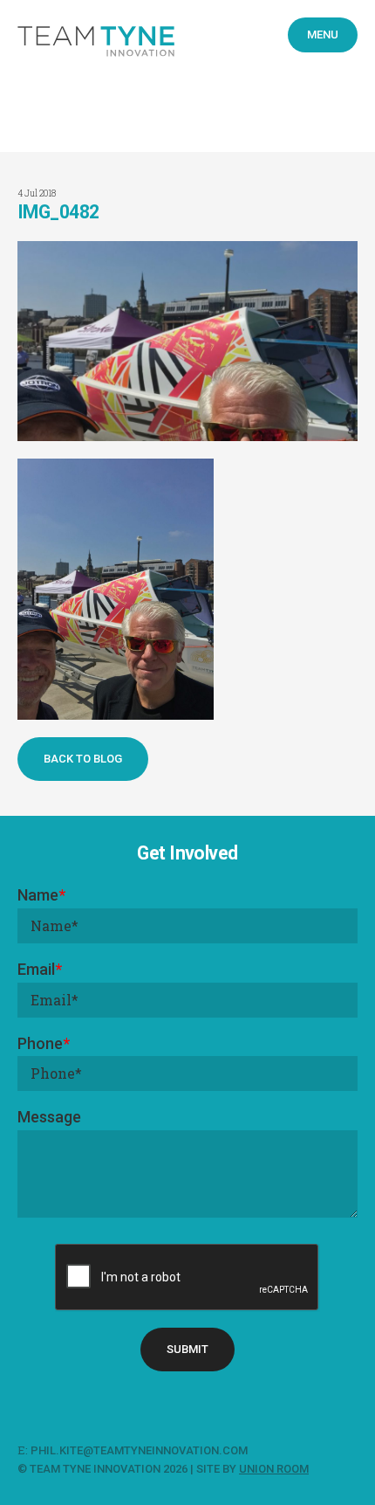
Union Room (274, 1468)
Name (41, 895)
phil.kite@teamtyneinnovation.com (140, 1450)
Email (39, 969)
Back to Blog (83, 758)
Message (49, 1117)
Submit (187, 1349)
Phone (43, 1043)
